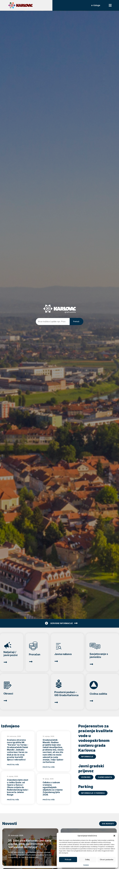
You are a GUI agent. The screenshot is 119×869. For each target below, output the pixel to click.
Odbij (87, 859)
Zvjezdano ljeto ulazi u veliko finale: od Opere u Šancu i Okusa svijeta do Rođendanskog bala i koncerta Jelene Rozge (17, 787)
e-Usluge (95, 5)
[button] (114, 836)
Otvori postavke (106, 859)
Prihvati (68, 859)
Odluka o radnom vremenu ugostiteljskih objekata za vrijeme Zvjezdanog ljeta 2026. (53, 788)
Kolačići (86, 865)
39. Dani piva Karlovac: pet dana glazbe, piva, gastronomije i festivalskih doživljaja (29, 844)
